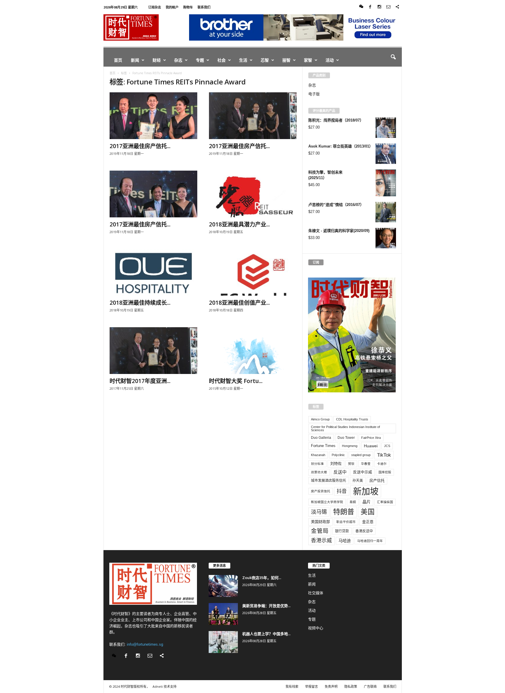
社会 (221, 60)
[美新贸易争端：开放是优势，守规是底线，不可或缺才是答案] (223, 614)
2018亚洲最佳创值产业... (239, 302)
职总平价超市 (346, 522)
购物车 (188, 7)
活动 (330, 60)
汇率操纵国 (385, 502)
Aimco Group (320, 419)
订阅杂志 (154, 7)
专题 (200, 60)
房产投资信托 (320, 491)
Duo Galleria (321, 438)
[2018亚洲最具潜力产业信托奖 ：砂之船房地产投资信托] (253, 194)
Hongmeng (349, 446)
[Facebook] (370, 7)
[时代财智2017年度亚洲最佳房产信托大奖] (153, 350)
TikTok (384, 455)
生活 (243, 60)
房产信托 (377, 480)
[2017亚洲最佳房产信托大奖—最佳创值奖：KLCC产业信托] (153, 194)
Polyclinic (338, 455)
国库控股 (384, 472)
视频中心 (315, 628)
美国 (368, 512)
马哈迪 (344, 540)
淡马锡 (319, 512)
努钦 (351, 463)
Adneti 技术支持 (165, 686)
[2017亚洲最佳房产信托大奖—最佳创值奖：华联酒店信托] (253, 115)
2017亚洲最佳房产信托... (140, 146)
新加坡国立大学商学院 (327, 502)
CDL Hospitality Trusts (352, 419)
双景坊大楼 (319, 472)
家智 (308, 60)
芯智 (265, 60)
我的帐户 (172, 7)
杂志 (178, 60)
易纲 (353, 502)
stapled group (361, 455)
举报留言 (311, 686)
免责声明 (331, 686)
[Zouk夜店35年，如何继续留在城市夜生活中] (223, 586)
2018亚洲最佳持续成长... (140, 302)
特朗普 (343, 512)
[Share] (397, 7)
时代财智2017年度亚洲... (140, 381)
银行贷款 (342, 531)
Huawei (371, 445)
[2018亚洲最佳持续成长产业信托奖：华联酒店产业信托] (153, 272)
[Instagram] (379, 7)
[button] (393, 57)
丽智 (286, 60)
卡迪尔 (382, 463)
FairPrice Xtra (371, 437)
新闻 (135, 60)
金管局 (319, 531)
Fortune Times (323, 445)
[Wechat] (361, 7)
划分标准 (317, 463)
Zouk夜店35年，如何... (261, 577)
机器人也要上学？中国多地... (266, 633)
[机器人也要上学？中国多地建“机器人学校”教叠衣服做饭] (223, 642)
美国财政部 (320, 521)
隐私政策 (350, 686)
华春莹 (366, 463)
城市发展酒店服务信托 (328, 481)
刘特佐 (336, 463)
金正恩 (367, 521)
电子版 (314, 94)
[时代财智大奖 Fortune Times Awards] (253, 350)
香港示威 (321, 540)
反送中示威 (362, 472)
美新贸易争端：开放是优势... (266, 605)
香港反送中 (364, 531)
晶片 (366, 502)
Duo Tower (346, 438)
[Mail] (388, 7)
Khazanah (318, 455)
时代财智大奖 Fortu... (235, 381)
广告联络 (370, 686)
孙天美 (357, 481)
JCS (387, 446)
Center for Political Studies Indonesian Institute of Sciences (345, 428)
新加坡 (365, 491)
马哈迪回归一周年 (370, 541)
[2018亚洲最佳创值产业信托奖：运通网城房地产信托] (253, 272)
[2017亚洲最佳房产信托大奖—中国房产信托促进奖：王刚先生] (153, 115)
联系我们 (204, 7)
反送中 (340, 472)
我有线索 (292, 686)
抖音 (342, 491)
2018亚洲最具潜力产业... (239, 224)
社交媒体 (315, 593)
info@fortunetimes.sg (145, 644)
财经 (157, 60)
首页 (118, 60)
